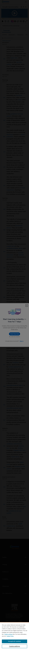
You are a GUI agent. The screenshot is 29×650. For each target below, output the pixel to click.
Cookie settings (8, 634)
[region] (14, 636)
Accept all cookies (14, 641)
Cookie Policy (10, 636)
